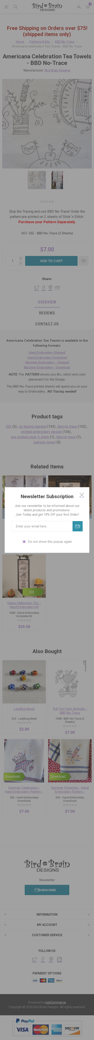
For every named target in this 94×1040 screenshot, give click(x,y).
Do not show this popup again (50, 542)
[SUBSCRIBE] (78, 526)
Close (82, 495)
